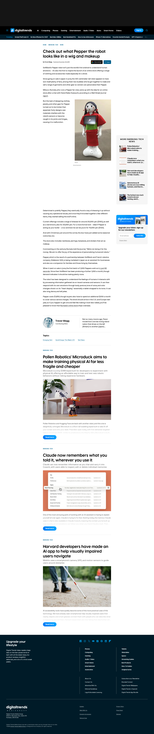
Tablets (124, 649)
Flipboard (110, 641)
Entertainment (90, 666)
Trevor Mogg (48, 62)
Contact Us (88, 682)
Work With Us (83, 710)
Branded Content (127, 682)
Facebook (81, 641)
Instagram (85, 641)
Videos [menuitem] (119, 31)
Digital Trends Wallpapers (130, 685)
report (45, 96)
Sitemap (118, 714)
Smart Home (89, 663)
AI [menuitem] (38, 31)
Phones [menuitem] (55, 31)
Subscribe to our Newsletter (130, 678)
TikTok (97, 641)
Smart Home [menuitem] (108, 31)
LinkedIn (106, 641)
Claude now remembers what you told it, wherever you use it (135, 161)
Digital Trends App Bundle (130, 692)
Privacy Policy (123, 240)
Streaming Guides (128, 659)
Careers (82, 706)
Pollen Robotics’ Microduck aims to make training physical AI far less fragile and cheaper (135, 150)
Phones (87, 649)
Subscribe (139, 236)
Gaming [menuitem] (64, 31)
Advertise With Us (90, 685)
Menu (7, 30)
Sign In (138, 30)
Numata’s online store (69, 305)
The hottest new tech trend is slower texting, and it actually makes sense (135, 198)
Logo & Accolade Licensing (93, 692)
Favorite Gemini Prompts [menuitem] (121, 37)
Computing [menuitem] (45, 31)
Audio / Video (89, 659)
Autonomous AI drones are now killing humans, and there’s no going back (136, 186)
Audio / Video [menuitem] (88, 31)
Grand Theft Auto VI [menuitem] (21, 37)
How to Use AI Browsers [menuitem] (86, 37)
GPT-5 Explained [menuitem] (137, 37)
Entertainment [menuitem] (75, 31)
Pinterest (102, 641)
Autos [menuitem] (99, 31)
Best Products (126, 663)
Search (146, 30)
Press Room (119, 710)
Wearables (125, 652)
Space (124, 656)
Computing (89, 652)
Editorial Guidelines (91, 689)
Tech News (81, 340)
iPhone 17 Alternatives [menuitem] (103, 37)
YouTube (93, 641)
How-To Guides (127, 666)
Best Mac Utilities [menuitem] (55, 37)
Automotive (89, 670)
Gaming (88, 656)
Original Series (126, 670)
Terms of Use (83, 718)
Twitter (89, 641)
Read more (49, 437)
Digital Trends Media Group (18, 726)
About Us (88, 678)
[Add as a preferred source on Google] (97, 62)
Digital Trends (17, 33)
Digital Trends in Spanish (129, 689)
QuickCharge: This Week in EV (65, 340)
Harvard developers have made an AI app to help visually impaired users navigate (135, 175)
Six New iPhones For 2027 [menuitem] (39, 37)
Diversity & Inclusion (85, 714)
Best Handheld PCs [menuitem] (69, 37)
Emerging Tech (47, 340)
